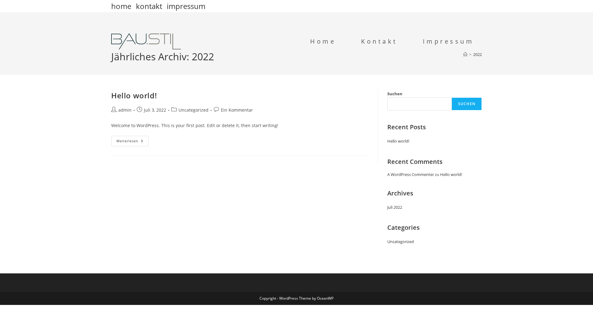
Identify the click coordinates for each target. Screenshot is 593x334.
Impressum (186, 6)
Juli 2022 (394, 207)
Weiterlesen (132, 142)
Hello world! (134, 95)
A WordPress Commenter (410, 174)
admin (125, 110)
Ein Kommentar (237, 110)
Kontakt (149, 6)
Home (121, 6)
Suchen (394, 93)
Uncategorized (193, 110)
